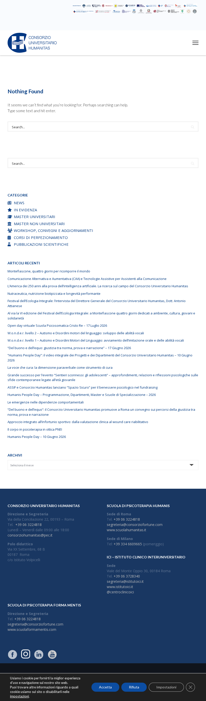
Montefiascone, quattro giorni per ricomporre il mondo (49, 271)
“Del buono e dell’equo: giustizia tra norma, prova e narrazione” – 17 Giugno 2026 (69, 348)
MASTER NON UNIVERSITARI (39, 223)
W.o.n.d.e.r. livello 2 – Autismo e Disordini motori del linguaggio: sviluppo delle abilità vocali (76, 333)
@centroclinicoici (120, 592)
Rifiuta (134, 687)
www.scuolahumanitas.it (126, 529)
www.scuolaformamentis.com (32, 629)
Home (75, 77)
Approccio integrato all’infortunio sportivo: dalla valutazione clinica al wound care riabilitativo (78, 422)
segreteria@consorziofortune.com (135, 524)
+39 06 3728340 (127, 576)
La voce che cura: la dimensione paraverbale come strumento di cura (60, 367)
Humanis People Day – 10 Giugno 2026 (37, 436)
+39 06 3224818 (28, 524)
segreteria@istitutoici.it (125, 581)
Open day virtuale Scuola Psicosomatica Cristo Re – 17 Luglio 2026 (57, 325)
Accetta (105, 687)
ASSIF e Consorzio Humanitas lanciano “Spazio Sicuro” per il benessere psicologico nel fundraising (83, 387)
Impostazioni (166, 687)
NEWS (19, 202)
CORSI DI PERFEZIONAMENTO (41, 237)
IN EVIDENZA (25, 209)
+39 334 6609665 (128, 544)
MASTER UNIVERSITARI (34, 216)
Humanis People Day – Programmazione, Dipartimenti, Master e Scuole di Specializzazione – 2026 (82, 394)
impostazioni (19, 696)
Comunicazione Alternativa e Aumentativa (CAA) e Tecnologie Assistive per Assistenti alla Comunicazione (87, 278)
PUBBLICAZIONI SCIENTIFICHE (41, 244)
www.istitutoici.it (120, 586)
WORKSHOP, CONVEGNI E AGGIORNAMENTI (53, 230)
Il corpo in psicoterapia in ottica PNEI (35, 429)
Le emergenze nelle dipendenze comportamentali (46, 402)
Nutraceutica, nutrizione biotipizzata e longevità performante (54, 293)
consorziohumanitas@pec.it (30, 535)
